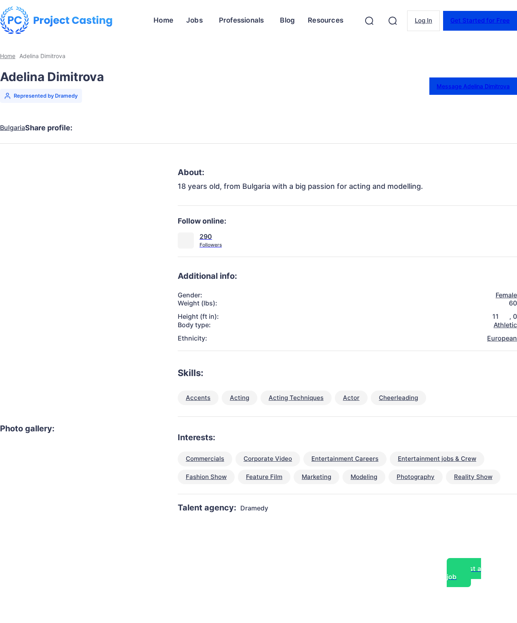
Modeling (364, 477)
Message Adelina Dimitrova (473, 86)
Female (506, 295)
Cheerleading (398, 397)
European (502, 338)
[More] (236, 127)
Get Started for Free (480, 20)
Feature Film (264, 477)
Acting (239, 397)
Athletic (505, 325)
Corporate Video (268, 458)
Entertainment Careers (344, 458)
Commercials (205, 458)
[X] (119, 128)
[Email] (206, 128)
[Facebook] (90, 128)
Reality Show (473, 477)
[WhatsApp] (177, 128)
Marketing (316, 477)
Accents (198, 397)
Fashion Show (206, 477)
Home (7, 55)
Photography (416, 477)
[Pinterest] (148, 128)
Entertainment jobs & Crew (437, 458)
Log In (423, 20)
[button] (369, 20)
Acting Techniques (296, 397)
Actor (351, 397)
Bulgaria (12, 128)
